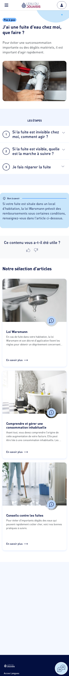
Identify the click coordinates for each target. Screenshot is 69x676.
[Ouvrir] (63, 132)
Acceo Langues (11, 673)
